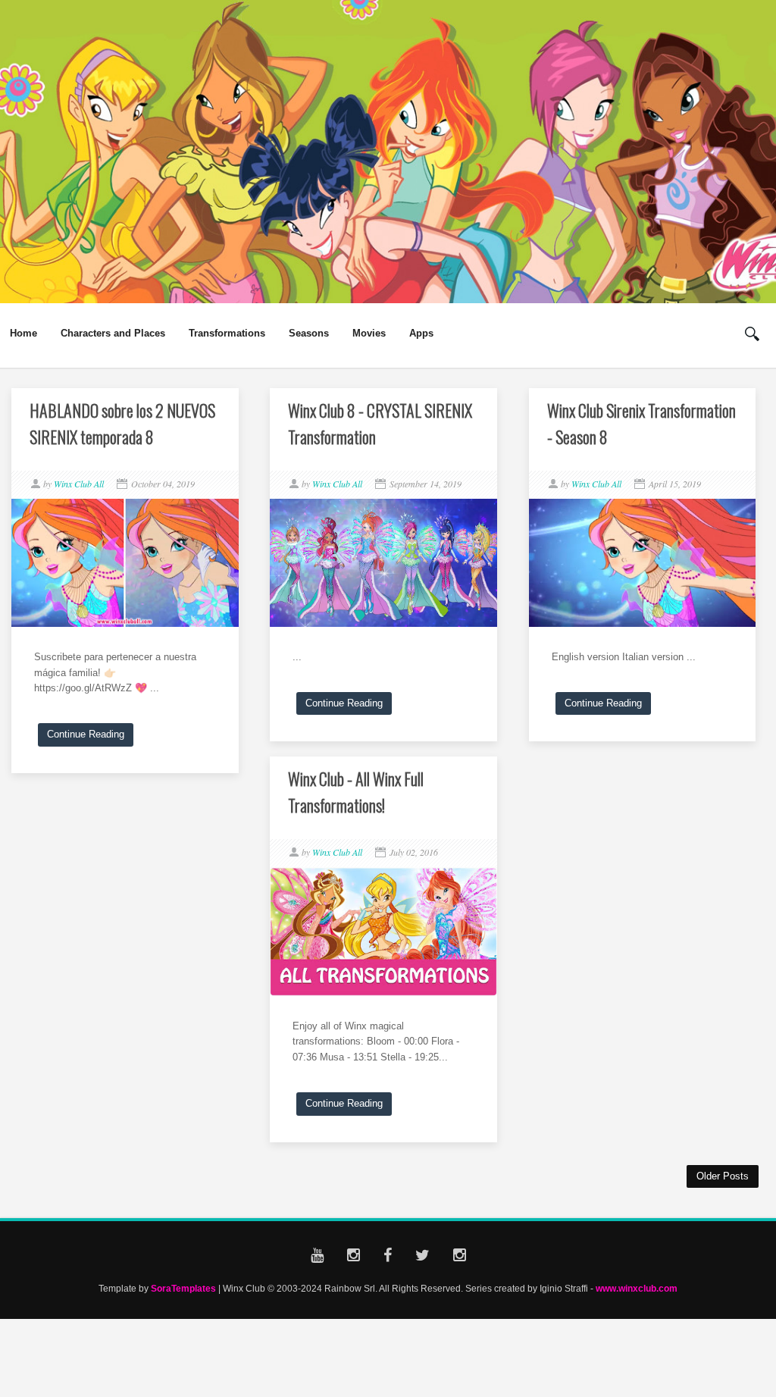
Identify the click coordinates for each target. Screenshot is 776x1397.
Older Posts (722, 1176)
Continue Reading (85, 734)
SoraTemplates (183, 1288)
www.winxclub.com (636, 1288)
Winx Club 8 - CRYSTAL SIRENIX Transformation (380, 423)
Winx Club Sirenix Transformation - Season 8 (641, 423)
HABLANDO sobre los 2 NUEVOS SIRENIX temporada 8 (122, 423)
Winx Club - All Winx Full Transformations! (356, 791)
